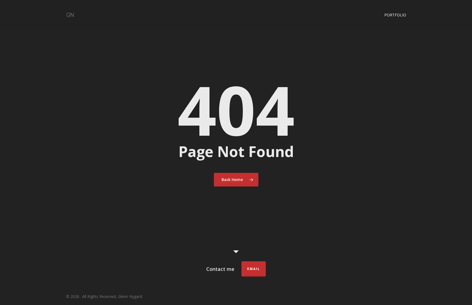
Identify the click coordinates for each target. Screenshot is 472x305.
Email (253, 268)
